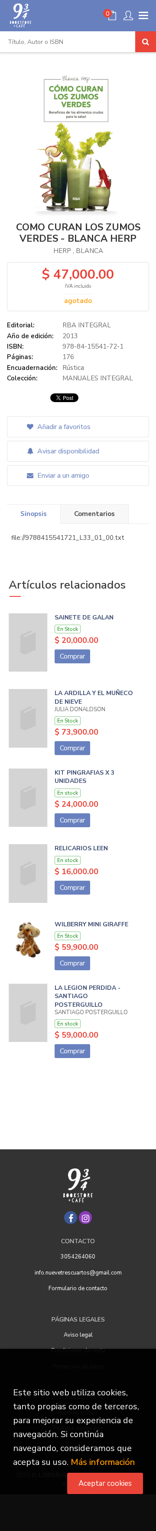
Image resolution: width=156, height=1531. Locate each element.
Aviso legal (78, 1335)
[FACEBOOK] (70, 1217)
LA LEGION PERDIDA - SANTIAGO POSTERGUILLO (87, 996)
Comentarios (94, 513)
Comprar (72, 656)
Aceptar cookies (105, 1483)
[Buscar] (145, 41)
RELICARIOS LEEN (81, 848)
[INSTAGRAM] (85, 1217)
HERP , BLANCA (78, 250)
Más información (103, 1462)
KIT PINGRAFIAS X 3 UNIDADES (84, 777)
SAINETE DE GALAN (84, 617)
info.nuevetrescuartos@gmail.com (78, 1273)
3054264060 (78, 1257)
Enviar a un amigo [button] (62, 475)
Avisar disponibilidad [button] (67, 451)
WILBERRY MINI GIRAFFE (91, 924)
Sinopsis (33, 513)
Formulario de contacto (78, 1288)
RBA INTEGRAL (86, 325)
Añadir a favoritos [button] (63, 427)
